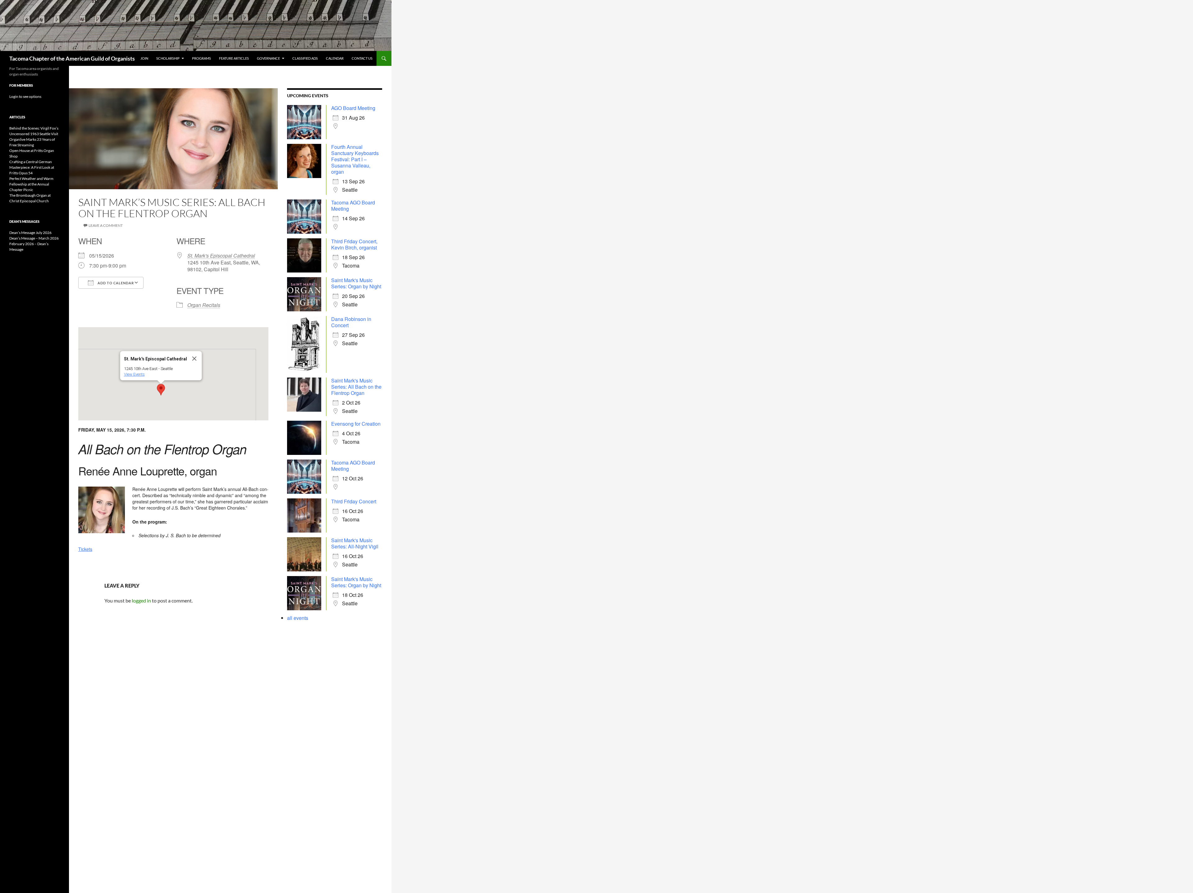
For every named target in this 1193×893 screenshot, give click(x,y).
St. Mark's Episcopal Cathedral (221, 255)
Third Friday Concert (353, 501)
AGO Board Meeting (353, 108)
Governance (268, 58)
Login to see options (25, 96)
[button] (161, 390)
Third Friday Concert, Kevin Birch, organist (354, 244)
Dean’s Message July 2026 (30, 232)
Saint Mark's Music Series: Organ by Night (356, 283)
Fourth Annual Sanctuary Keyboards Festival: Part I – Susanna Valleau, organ (355, 159)
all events (297, 617)
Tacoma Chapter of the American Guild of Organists (72, 58)
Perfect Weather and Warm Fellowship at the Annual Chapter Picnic (31, 184)
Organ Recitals (203, 305)
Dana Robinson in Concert (351, 322)
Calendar (335, 58)
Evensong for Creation (356, 423)
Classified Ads (305, 58)
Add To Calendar (115, 283)
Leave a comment (106, 225)
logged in (141, 600)
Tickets (85, 549)
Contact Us (362, 58)
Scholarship (168, 58)
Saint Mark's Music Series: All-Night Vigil (354, 543)
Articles (17, 117)
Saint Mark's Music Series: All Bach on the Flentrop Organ (356, 386)
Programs (201, 58)
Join (144, 58)
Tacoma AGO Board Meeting (353, 205)
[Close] (194, 358)
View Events (134, 374)
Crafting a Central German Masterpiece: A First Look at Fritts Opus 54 (31, 167)
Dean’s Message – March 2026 (34, 238)
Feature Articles (234, 58)
